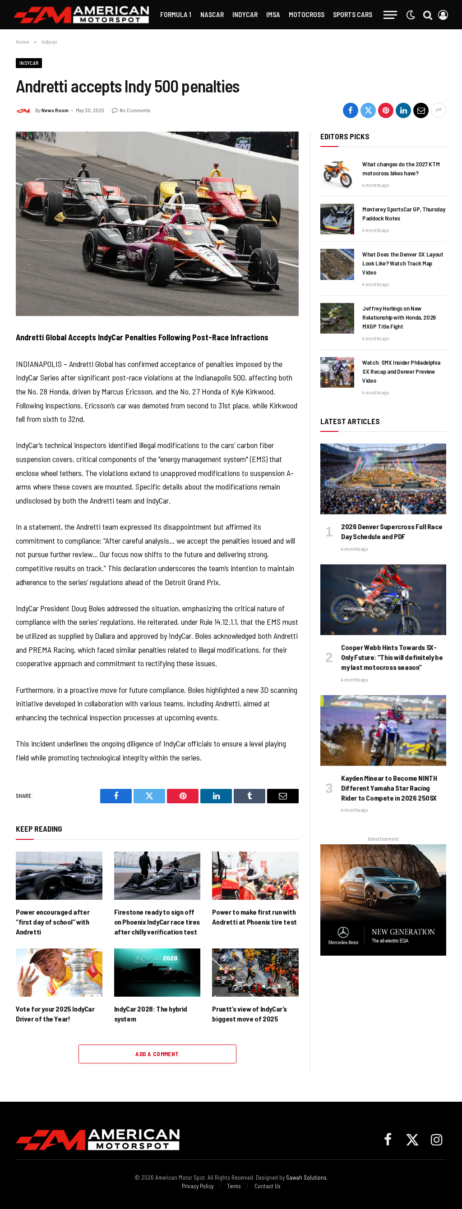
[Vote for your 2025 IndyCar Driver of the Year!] (59, 972)
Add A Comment (157, 1054)
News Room (55, 110)
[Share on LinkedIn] (403, 110)
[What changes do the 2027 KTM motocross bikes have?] (337, 174)
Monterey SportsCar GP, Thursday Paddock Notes (403, 213)
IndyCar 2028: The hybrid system (150, 1013)
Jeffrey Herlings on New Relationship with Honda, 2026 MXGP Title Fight (399, 317)
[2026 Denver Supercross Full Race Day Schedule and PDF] (383, 479)
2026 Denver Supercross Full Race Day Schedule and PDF (391, 531)
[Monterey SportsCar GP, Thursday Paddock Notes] (337, 219)
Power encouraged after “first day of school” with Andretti (52, 921)
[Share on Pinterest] (385, 110)
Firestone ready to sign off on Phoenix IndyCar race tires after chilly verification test (157, 921)
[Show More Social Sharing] (438, 110)
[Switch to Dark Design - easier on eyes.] (410, 15)
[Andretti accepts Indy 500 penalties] (157, 224)
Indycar (245, 14)
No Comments (135, 110)
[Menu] (390, 15)
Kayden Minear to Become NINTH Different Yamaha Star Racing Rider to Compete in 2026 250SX (389, 788)
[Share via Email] (421, 110)
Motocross (306, 14)
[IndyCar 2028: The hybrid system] (157, 972)
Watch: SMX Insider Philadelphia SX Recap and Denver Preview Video (401, 371)
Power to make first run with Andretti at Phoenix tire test (254, 916)
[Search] (427, 15)
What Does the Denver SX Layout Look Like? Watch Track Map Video (403, 263)
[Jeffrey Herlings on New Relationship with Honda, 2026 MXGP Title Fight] (337, 318)
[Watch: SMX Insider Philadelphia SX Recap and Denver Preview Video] (337, 372)
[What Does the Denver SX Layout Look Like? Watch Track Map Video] (337, 264)
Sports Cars (352, 14)
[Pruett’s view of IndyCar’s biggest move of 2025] (255, 972)
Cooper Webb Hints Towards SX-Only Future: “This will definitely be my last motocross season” (392, 657)
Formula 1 (175, 14)
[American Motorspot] (81, 14)
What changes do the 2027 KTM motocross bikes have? (400, 168)
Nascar (212, 14)
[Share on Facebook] (350, 110)
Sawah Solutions (306, 1177)
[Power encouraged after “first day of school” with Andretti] (59, 876)
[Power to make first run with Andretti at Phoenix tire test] (255, 876)
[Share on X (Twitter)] (368, 110)
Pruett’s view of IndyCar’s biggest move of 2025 (249, 1013)
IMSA (273, 14)
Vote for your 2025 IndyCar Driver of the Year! (55, 1013)
